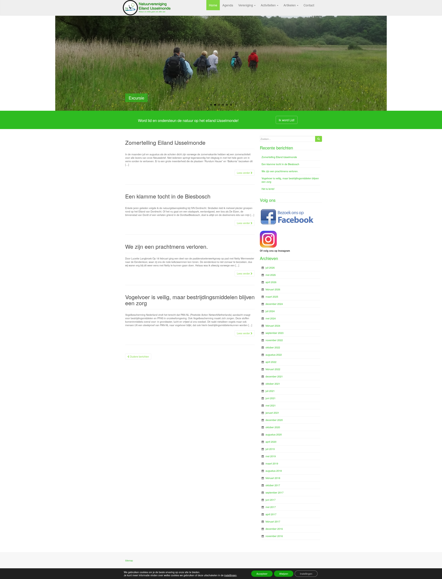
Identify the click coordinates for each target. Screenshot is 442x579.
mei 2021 (271, 405)
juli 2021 (270, 391)
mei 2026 (271, 275)
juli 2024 (270, 311)
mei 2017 (271, 507)
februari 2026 (273, 289)
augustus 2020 (274, 434)
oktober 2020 (273, 427)
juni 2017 (271, 499)
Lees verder (244, 172)
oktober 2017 (273, 485)
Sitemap (129, 560)
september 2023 (275, 333)
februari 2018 (273, 478)
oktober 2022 (273, 347)
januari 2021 (272, 412)
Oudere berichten (139, 356)
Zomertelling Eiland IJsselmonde (165, 142)
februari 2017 (273, 521)
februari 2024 (273, 325)
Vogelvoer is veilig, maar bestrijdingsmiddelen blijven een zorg (190, 300)
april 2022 (271, 362)
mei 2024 (271, 318)
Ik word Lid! (287, 120)
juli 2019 (270, 449)
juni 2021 (271, 398)
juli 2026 (270, 267)
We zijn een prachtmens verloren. (166, 246)
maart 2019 (272, 463)
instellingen (230, 575)
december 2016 (274, 528)
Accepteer (261, 573)
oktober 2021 (273, 383)
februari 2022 (273, 369)
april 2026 (271, 282)
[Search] (318, 139)
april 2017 (271, 514)
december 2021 (274, 376)
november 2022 (274, 340)
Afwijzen (283, 573)
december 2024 (274, 304)
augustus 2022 (274, 354)
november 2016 (274, 536)
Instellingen (306, 573)
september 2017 (275, 492)
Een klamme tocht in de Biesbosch (167, 196)
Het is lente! (268, 189)
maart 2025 (272, 296)
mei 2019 (271, 456)
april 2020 (271, 441)
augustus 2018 (274, 470)
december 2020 (274, 420)
